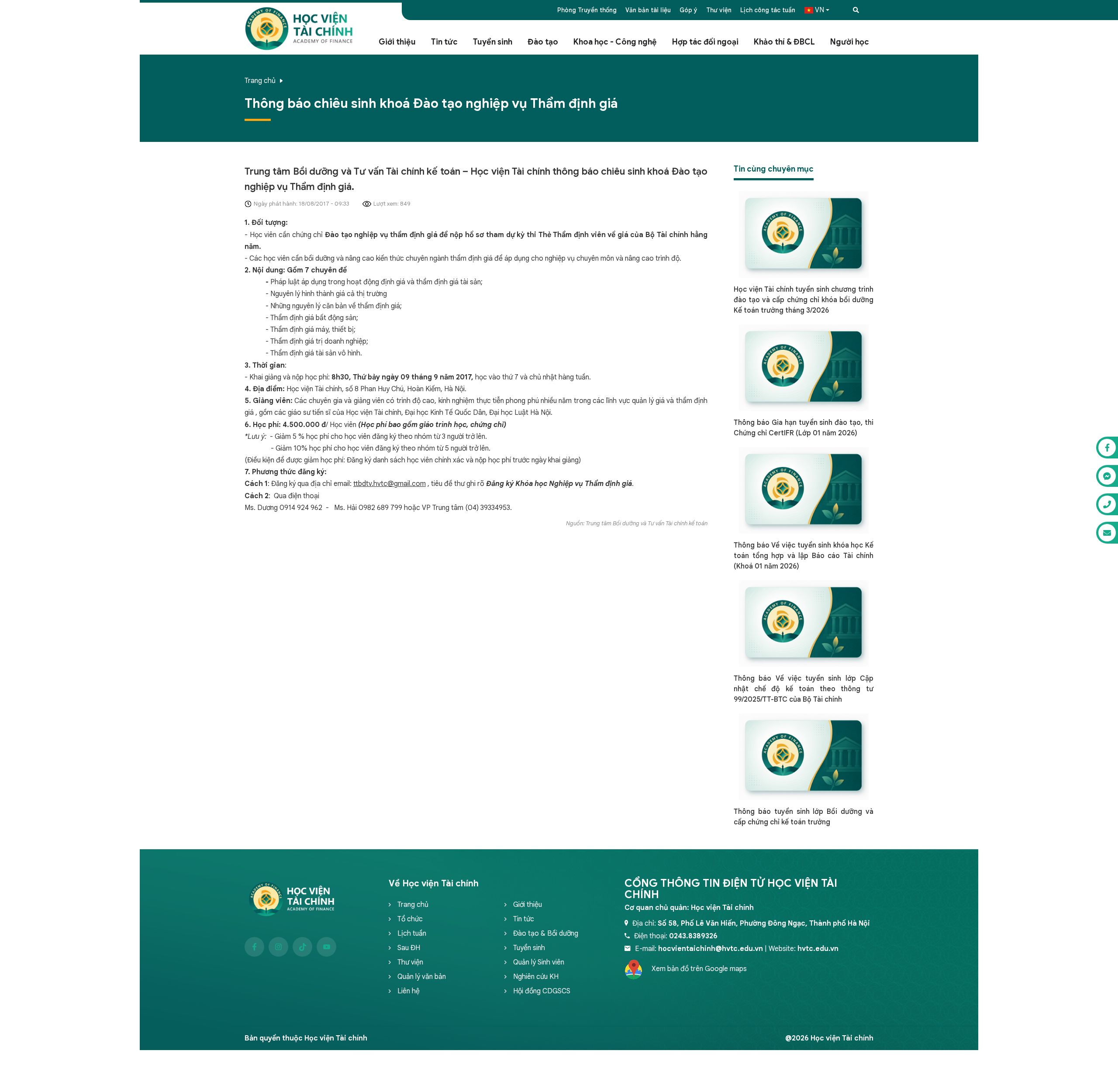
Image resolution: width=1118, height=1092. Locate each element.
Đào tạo (543, 42)
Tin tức (444, 42)
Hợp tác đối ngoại (705, 42)
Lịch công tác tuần (767, 10)
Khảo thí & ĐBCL (784, 42)
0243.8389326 (693, 936)
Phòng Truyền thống (587, 10)
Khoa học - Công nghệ (615, 42)
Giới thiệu (397, 42)
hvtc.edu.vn (817, 948)
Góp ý (688, 10)
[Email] (1107, 533)
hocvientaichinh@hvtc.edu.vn (710, 948)
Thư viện (719, 10)
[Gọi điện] (1107, 504)
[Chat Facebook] (1107, 447)
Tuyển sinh (492, 42)
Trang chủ (260, 80)
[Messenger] (1107, 476)
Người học (849, 42)
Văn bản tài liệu (648, 10)
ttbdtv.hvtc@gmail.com (389, 483)
